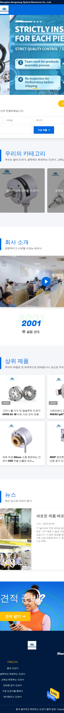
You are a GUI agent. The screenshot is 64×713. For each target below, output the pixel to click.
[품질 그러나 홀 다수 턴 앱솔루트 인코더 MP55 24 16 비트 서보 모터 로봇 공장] (22, 390)
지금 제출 (42, 130)
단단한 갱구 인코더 (12, 685)
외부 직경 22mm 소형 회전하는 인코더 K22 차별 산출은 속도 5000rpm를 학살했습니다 (21, 459)
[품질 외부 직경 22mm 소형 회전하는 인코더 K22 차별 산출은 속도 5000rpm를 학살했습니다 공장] (22, 437)
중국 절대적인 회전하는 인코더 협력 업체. (36, 709)
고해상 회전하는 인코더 (24, 190)
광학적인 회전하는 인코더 (12, 674)
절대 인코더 (12, 668)
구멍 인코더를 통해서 (12, 691)
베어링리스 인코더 (13, 696)
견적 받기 (13, 616)
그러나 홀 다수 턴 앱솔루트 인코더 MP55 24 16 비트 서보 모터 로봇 (21, 412)
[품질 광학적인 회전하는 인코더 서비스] (32, 69)
